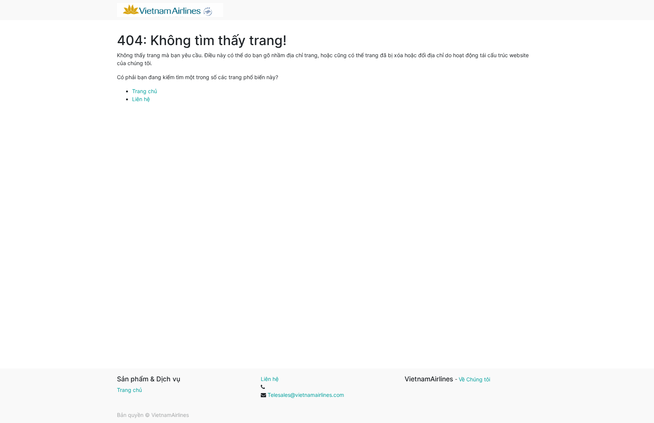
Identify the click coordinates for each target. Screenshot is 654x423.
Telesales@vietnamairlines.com (306, 395)
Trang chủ (144, 91)
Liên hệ (141, 99)
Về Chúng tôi (474, 379)
